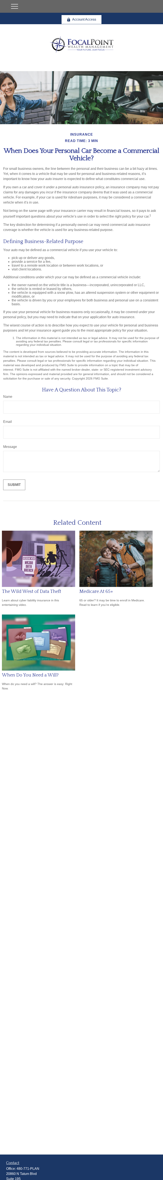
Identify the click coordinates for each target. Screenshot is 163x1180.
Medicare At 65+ (96, 591)
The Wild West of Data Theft (31, 591)
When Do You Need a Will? (30, 675)
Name (7, 396)
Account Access (84, 19)
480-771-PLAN (28, 1168)
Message (10, 447)
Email (7, 421)
